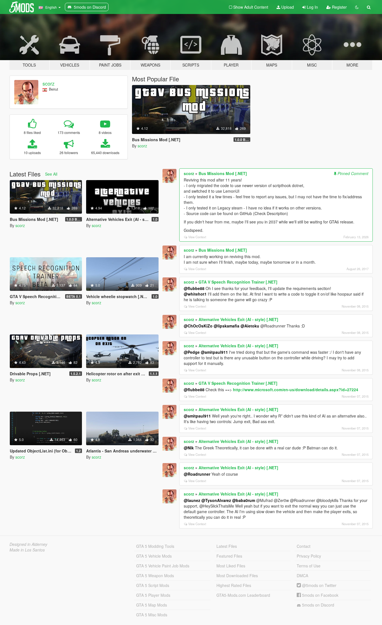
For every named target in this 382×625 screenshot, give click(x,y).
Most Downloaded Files (237, 575)
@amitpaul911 (214, 352)
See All (51, 174)
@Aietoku (249, 326)
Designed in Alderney (28, 544)
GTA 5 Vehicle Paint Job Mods (162, 566)
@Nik (189, 448)
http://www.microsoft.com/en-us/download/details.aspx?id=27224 (295, 389)
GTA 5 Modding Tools (155, 546)
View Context (197, 237)
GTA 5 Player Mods (153, 595)
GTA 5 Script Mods (152, 585)
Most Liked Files (230, 566)
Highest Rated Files (233, 585)
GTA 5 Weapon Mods (155, 575)
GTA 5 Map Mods (151, 605)
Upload (287, 7)
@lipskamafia (226, 326)
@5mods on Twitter (318, 585)
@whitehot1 (195, 294)
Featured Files (229, 556)
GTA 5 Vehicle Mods (154, 556)
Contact (303, 546)
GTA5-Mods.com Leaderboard (243, 595)
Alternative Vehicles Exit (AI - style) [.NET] (238, 319)
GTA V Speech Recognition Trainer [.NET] (238, 282)
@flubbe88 (194, 288)
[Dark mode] (357, 7)
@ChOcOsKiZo (198, 326)
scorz (49, 83)
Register (339, 7)
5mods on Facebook (319, 595)
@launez (192, 500)
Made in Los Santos (27, 550)
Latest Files (226, 546)
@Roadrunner (197, 474)
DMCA (302, 575)
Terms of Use (308, 566)
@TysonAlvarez (216, 500)
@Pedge (192, 352)
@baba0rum (243, 500)
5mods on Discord (317, 605)
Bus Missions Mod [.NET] (223, 173)
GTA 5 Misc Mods (151, 614)
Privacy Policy (309, 556)
